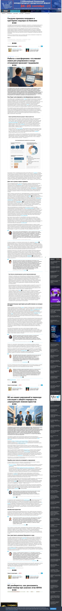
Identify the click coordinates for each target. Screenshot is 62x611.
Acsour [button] (30, 196)
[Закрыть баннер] (17, 603)
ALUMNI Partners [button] (27, 499)
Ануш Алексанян (13, 379)
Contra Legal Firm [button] (19, 201)
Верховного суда (37, 312)
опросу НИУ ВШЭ (19, 128)
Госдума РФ (25, 39)
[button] (12, 23)
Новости (9, 16)
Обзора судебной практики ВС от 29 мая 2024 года (25, 467)
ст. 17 (8, 246)
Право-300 (3, 13)
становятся (36, 131)
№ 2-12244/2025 (24, 222)
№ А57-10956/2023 (24, 215)
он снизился (22, 124)
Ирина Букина (20, 455)
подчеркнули (19, 184)
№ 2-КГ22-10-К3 (10, 199)
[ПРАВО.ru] (5, 11)
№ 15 (12, 313)
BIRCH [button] (20, 290)
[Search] (48, 13)
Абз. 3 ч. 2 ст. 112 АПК (12, 464)
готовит (22, 307)
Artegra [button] (15, 481)
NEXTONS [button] (36, 242)
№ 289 (25, 98)
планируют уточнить (37, 309)
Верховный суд (26, 449)
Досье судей (15, 13)
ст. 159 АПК (11, 465)
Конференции (9, 13)
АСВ (29, 39)
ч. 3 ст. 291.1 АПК (27, 451)
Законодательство (12, 39)
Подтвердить (53, 608)
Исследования (27, 13)
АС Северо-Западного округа (22, 442)
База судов (21, 13)
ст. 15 (28, 104)
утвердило (35, 172)
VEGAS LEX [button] (17, 488)
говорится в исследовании (13, 122)
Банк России (19, 39)
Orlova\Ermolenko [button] (24, 350)
